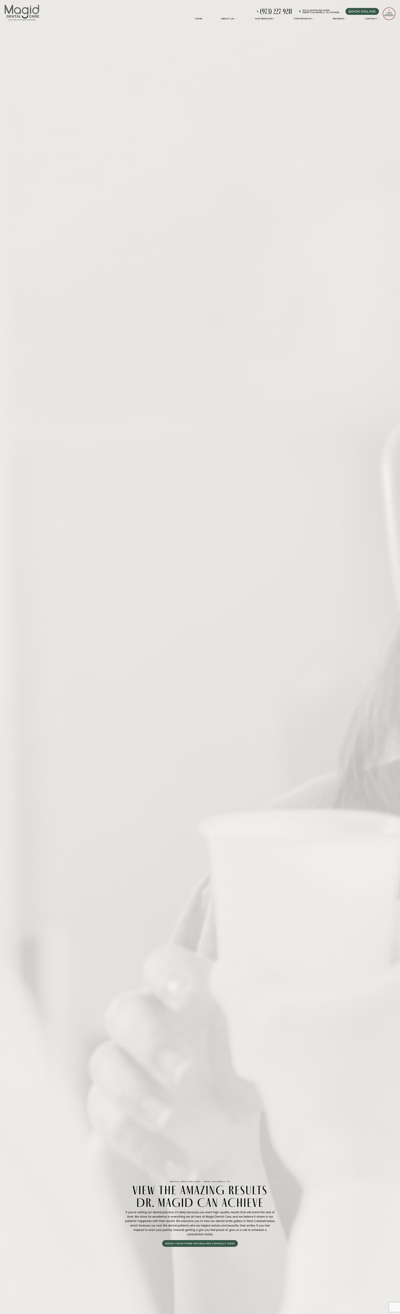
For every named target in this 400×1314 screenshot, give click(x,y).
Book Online (362, 11)
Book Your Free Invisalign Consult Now (200, 1243)
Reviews (338, 18)
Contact (371, 18)
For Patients (303, 18)
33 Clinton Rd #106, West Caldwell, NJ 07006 (320, 11)
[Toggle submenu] (235, 19)
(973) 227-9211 (276, 11)
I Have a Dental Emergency (389, 14)
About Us (227, 18)
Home (198, 18)
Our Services (264, 18)
